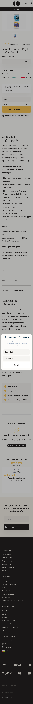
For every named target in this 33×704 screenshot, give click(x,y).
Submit (16, 365)
